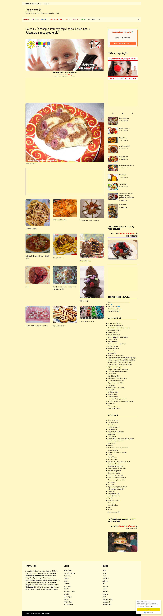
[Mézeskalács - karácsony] (113, 166)
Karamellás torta (85, 261)
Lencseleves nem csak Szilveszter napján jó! (122, 358)
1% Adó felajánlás (69, 573)
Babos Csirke (112, 353)
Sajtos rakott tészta (114, 500)
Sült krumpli (112, 482)
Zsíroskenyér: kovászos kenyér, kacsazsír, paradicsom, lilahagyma (126, 196)
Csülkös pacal (123, 156)
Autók (104, 597)
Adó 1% (83, 19)
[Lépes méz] (113, 175)
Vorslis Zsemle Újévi (59, 220)
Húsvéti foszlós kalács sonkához (118, 378)
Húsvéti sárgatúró (113, 376)
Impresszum (29, 613)
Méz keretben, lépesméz (115, 489)
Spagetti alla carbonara (115, 326)
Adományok (92, 19)
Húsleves (111, 445)
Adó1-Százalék (68, 604)
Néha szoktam (112, 306)
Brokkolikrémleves (114, 335)
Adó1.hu (105, 581)
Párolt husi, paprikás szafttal (117, 468)
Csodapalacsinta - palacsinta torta (119, 328)
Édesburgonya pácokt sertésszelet (119, 461)
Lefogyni (66, 581)
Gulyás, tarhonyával (114, 473)
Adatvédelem (37, 613)
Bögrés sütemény (113, 348)
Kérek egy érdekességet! (122, 43)
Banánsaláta (112, 351)
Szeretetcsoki (106, 602)
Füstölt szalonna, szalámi (116, 475)
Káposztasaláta (113, 450)
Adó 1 (104, 570)
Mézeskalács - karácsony (126, 165)
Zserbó (110, 498)
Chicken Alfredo (58, 258)
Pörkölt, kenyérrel (124, 146)
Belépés (46, 4)
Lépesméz (111, 491)
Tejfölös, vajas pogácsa (115, 367)
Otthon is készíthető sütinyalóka (36, 326)
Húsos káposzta (113, 457)
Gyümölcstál (123, 204)
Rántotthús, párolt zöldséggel (117, 452)
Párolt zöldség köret (114, 471)
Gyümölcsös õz (113, 397)
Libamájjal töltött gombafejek (117, 399)
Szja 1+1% (105, 578)
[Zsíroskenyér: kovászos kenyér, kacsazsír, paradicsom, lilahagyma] (113, 194)
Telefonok (105, 594)
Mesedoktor (67, 586)
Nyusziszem (111, 403)
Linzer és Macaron (113, 496)
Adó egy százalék (69, 591)
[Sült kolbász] (113, 138)
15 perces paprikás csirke (116, 381)
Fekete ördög (84, 301)
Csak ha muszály (113, 309)
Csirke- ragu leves (113, 406)
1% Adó (104, 573)
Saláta (110, 455)
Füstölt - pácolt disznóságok (117, 478)
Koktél (75, 19)
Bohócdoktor (68, 570)
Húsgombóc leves (113, 494)
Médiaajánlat (45, 613)
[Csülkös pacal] (113, 157)
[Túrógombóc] (113, 184)
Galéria (29, 29)
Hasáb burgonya (31, 229)
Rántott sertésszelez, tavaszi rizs (118, 448)
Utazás (66, 599)
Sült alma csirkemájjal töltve (117, 344)
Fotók (68, 19)
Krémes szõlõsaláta (114, 330)
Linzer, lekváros (113, 505)
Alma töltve (111, 390)
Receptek (33, 9)
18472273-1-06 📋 (65, 74)
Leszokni (66, 578)
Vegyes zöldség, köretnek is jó (117, 487)
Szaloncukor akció (114, 512)
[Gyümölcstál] (113, 205)
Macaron (110, 507)
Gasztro (44, 19)
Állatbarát (105, 591)
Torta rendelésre (113, 464)
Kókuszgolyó (112, 503)
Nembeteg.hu (68, 597)
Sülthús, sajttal (112, 459)
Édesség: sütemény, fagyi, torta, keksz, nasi (62, 29)
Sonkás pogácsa (113, 392)
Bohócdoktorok (107, 604)
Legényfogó (111, 385)
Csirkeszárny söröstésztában (89, 221)
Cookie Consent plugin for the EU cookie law (148, 613)
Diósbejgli (111, 484)
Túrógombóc (123, 184)
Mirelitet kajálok (113, 311)
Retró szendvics (124, 118)
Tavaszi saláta (112, 339)
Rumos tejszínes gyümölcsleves (118, 337)
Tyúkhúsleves (112, 374)
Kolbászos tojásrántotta (115, 466)
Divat (104, 576)
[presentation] (113, 113)
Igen (109, 302)
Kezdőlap (26, 19)
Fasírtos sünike (112, 332)
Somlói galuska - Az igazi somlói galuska (121, 401)
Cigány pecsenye (124, 128)
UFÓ (103, 583)
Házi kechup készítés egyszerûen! (118, 369)
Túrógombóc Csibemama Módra (118, 371)
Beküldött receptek (57, 19)
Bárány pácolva (113, 346)
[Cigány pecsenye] (113, 128)
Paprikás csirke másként (115, 383)
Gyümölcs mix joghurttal (116, 355)
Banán (110, 510)
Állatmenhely (68, 602)
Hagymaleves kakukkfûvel (116, 387)
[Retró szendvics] (113, 118)
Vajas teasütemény (59, 326)
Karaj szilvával (112, 394)
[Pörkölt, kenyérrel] (113, 147)
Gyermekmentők (107, 599)
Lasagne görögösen (114, 408)
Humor (104, 589)
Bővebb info (148, 606)
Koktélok (66, 594)
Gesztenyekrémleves (114, 323)
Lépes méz (122, 175)
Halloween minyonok (87, 321)
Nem (109, 304)
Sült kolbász (123, 138)
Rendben (148, 610)
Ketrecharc (105, 586)
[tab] (113, 113)
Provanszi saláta (113, 342)
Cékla (27, 287)
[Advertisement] (64, 90)
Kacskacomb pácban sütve (116, 480)
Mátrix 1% (67, 583)
